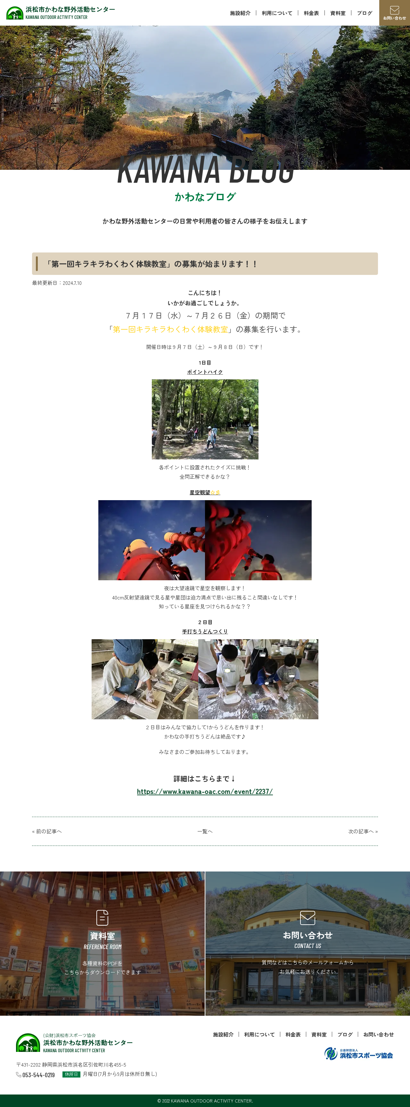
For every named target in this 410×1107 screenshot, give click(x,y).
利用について (277, 13)
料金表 (311, 13)
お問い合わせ (378, 1034)
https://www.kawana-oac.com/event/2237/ (205, 791)
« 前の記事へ (47, 831)
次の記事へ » (363, 831)
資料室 (338, 13)
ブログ (364, 13)
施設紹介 (240, 13)
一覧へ (205, 831)
